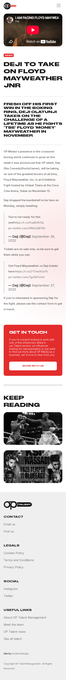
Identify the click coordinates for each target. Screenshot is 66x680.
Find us (9, 531)
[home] (9, 6)
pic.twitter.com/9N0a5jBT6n (26, 228)
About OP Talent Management (25, 617)
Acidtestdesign (20, 653)
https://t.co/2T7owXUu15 (31, 271)
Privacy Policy (13, 567)
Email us (9, 524)
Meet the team (14, 624)
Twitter (8, 595)
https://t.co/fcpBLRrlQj (29, 222)
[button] (58, 6)
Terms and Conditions (19, 560)
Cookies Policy (14, 553)
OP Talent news (15, 631)
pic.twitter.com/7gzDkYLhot (26, 277)
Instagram (11, 588)
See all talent (13, 638)
